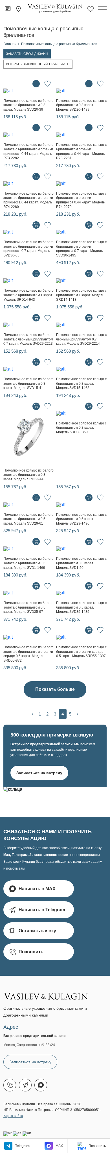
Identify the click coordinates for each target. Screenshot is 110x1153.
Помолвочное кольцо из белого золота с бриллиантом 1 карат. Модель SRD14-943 (28, 295)
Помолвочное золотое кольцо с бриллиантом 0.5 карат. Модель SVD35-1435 (81, 607)
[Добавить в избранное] (47, 83)
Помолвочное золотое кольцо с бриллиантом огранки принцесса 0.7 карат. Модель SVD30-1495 (81, 248)
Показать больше (55, 689)
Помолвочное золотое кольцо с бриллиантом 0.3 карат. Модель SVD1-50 (81, 563)
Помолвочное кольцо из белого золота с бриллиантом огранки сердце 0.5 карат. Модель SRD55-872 (28, 653)
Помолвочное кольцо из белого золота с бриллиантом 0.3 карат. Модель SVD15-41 (28, 383)
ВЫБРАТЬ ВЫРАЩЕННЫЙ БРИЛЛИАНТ (38, 64)
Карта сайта (13, 1116)
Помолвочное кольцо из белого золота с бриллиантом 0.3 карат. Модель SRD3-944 (28, 474)
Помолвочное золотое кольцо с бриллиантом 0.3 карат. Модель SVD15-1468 (81, 383)
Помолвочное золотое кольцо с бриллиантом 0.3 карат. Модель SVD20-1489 (81, 105)
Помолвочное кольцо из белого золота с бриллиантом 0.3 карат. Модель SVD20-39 (28, 105)
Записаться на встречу (39, 773)
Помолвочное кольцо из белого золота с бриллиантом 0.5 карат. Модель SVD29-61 (28, 519)
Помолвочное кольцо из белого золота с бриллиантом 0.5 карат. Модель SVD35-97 (28, 607)
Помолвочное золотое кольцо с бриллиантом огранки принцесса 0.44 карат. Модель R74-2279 (81, 200)
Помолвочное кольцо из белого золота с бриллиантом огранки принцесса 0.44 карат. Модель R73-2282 (28, 151)
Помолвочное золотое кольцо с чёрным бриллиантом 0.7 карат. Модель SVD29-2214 (81, 339)
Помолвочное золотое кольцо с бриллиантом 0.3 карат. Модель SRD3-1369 (81, 427)
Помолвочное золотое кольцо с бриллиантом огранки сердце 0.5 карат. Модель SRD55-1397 (81, 651)
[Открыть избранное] (90, 9)
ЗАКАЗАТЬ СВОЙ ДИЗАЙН (27, 54)
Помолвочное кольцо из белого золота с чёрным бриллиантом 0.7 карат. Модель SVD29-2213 (28, 339)
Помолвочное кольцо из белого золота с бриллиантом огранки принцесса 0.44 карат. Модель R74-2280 (28, 200)
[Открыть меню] (102, 9)
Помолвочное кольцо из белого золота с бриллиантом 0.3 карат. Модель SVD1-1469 (28, 563)
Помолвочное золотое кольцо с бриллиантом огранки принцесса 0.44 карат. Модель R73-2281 (81, 151)
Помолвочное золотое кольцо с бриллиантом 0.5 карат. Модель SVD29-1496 (81, 519)
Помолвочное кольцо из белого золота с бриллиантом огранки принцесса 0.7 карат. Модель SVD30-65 (28, 248)
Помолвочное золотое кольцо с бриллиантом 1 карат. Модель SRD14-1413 (81, 295)
